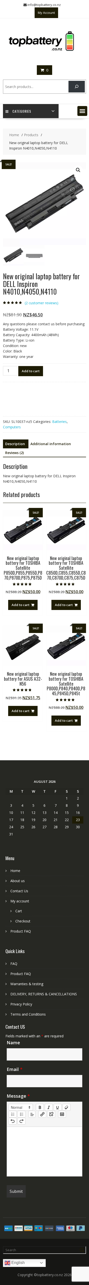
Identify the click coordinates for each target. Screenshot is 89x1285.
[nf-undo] (13, 1121)
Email (14, 1069)
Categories (21, 111)
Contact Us (19, 891)
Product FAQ (20, 931)
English (17, 1263)
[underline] (58, 1107)
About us (17, 880)
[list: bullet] (21, 1114)
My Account (46, 12)
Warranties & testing (26, 983)
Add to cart (31, 371)
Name (13, 1042)
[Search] (76, 86)
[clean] (66, 1107)
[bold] (40, 1107)
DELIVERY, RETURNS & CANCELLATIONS (43, 994)
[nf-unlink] (51, 1114)
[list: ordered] (13, 1114)
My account (19, 901)
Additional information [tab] (50, 443)
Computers (12, 427)
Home (15, 870)
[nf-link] (42, 1114)
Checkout (22, 921)
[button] (82, 111)
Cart (18, 911)
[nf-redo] (21, 1121)
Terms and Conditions (28, 1014)
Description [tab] (15, 443)
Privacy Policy (21, 1004)
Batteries (59, 421)
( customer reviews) (41, 303)
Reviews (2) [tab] (14, 452)
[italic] (49, 1107)
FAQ (13, 963)
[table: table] (62, 1114)
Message (18, 1096)
